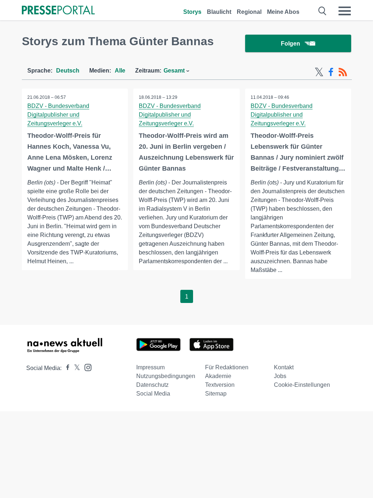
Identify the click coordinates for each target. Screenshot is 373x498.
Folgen (290, 43)
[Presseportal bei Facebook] (66, 368)
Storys (192, 12)
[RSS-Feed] (343, 72)
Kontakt (284, 367)
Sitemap (216, 393)
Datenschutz (152, 385)
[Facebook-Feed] (331, 72)
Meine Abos (283, 12)
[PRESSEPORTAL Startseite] (58, 10)
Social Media (153, 393)
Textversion (220, 385)
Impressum (150, 367)
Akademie (218, 376)
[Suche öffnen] (322, 11)
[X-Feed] (319, 72)
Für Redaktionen (226, 367)
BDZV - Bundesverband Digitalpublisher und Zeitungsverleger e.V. (58, 115)
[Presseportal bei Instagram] (85, 367)
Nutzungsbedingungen (165, 376)
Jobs (280, 376)
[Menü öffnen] (344, 11)
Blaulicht (219, 12)
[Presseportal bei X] (75, 368)
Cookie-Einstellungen (302, 385)
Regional (249, 12)
